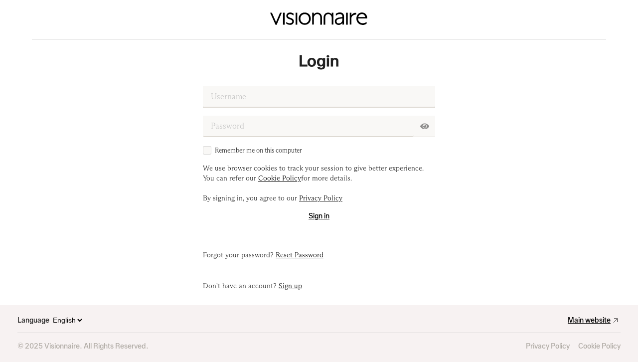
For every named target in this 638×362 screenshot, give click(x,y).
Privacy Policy (548, 346)
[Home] (318, 19)
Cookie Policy (599, 346)
